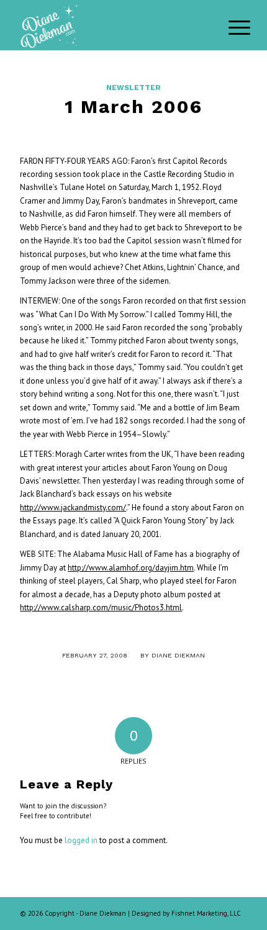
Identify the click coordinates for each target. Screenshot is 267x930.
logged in (81, 840)
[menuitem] (229, 26)
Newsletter (133, 87)
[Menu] (229, 26)
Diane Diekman (178, 655)
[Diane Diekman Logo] (110, 25)
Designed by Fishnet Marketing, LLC (186, 913)
